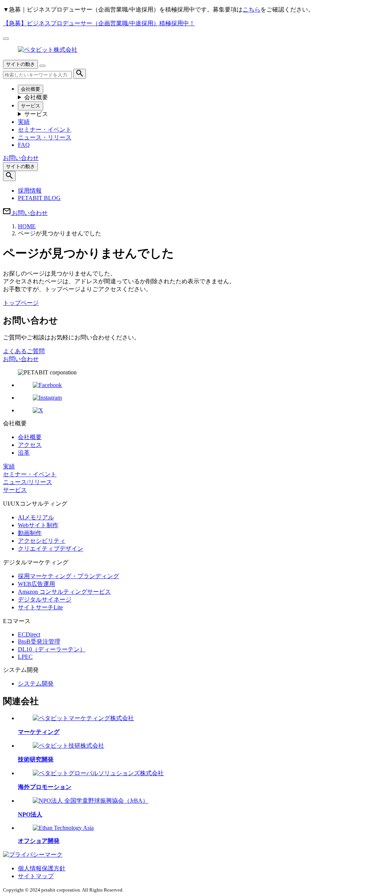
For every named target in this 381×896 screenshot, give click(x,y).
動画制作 (30, 533)
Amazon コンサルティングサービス (64, 592)
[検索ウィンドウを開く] (9, 176)
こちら (251, 9)
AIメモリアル (36, 517)
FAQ (24, 145)
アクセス (30, 445)
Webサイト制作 (38, 525)
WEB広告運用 (36, 584)
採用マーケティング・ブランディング (68, 576)
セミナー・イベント (44, 129)
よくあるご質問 (24, 351)
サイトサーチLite (40, 607)
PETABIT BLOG (39, 198)
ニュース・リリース (44, 137)
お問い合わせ (21, 359)
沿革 (24, 452)
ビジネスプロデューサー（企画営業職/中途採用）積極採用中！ (99, 23)
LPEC (25, 657)
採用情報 (30, 190)
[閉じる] (6, 39)
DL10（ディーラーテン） (52, 649)
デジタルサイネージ (44, 599)
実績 (24, 122)
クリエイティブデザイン (50, 548)
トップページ (21, 303)
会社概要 (30, 89)
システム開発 (36, 683)
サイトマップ (36, 876)
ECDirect (29, 634)
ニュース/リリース (27, 482)
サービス (30, 106)
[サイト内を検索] (79, 74)
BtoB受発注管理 (39, 641)
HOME (27, 226)
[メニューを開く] (42, 66)
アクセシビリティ (41, 541)
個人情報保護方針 (41, 868)
